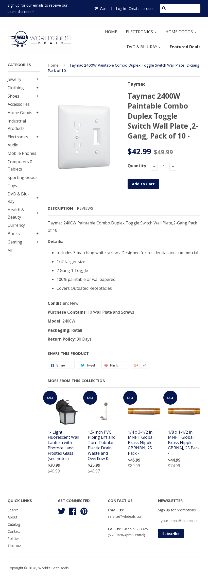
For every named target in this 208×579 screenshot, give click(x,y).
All (10, 250)
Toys (12, 185)
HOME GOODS (179, 32)
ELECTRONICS (140, 32)
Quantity (137, 166)
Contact (14, 531)
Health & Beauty (16, 213)
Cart (103, 8)
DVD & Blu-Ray (18, 197)
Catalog (14, 524)
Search (13, 510)
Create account (141, 8)
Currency (16, 225)
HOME (111, 32)
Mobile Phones (22, 153)
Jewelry (14, 79)
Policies (14, 538)
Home (53, 65)
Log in (121, 8)
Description (60, 208)
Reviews (85, 208)
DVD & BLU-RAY (142, 47)
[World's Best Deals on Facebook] (73, 510)
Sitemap (14, 545)
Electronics (18, 137)
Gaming (15, 242)
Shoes (13, 96)
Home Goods (20, 112)
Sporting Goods (23, 177)
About (12, 517)
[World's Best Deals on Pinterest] (84, 510)
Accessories (19, 104)
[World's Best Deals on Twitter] (61, 510)
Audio (13, 145)
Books (14, 233)
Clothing (16, 87)
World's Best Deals (53, 568)
